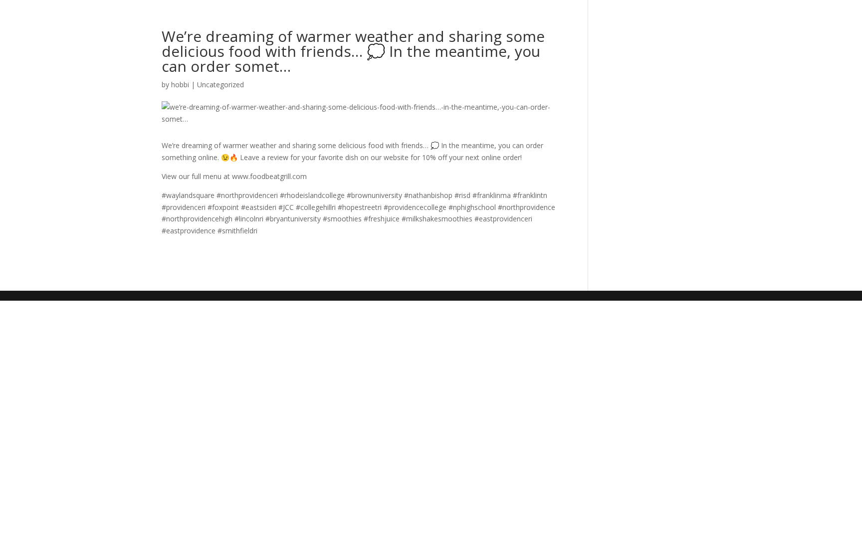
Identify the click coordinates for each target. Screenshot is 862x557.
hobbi (180, 84)
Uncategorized (220, 84)
